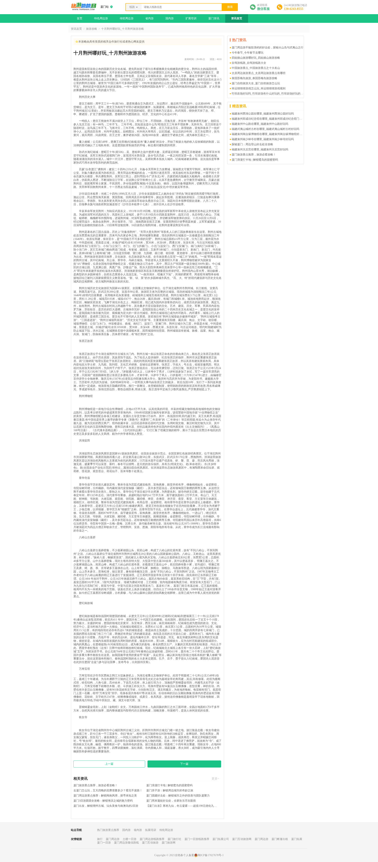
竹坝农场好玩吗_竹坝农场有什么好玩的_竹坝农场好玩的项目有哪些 (268, 93)
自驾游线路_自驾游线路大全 (249, 62)
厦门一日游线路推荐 (196, 839)
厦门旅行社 (174, 839)
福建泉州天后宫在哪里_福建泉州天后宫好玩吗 (260, 149)
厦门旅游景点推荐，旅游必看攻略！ (95, 785)
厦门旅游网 (168, 842)
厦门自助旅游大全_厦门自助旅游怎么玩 (256, 83)
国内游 (169, 18)
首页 (79, 18)
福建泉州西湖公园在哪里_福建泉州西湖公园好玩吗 (263, 113)
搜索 (230, 7)
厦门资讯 (213, 18)
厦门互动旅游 (150, 842)
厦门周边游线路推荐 (152, 839)
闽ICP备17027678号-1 (211, 855)
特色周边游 (101, 18)
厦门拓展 (296, 839)
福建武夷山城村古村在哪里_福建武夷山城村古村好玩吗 (265, 129)
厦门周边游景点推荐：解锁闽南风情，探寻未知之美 (105, 795)
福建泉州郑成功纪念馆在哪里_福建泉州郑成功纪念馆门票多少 (268, 118)
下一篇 (184, 763)
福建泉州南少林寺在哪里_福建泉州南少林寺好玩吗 (263, 139)
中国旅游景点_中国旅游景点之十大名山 (256, 68)
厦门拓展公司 (220, 839)
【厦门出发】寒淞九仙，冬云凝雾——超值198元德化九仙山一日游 (182, 805)
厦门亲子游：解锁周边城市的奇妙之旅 (169, 790)
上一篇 (109, 763)
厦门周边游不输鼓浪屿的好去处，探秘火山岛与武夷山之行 (267, 47)
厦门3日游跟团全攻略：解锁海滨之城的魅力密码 (103, 800)
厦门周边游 (113, 839)
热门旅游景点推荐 (108, 830)
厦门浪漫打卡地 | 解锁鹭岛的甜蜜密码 (169, 785)
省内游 (149, 18)
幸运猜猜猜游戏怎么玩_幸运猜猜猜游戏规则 (258, 88)
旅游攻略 (91, 28)
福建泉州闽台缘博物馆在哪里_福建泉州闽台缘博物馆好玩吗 (268, 134)
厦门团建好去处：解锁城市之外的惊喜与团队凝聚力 (178, 795)
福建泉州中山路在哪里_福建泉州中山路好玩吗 (260, 123)
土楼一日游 (129, 839)
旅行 (100, 839)
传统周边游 (126, 18)
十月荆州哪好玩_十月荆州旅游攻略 (122, 28)
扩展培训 (190, 18)
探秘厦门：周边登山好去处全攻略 (252, 144)
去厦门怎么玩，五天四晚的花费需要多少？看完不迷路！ (107, 790)
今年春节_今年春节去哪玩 (247, 52)
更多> (215, 778)
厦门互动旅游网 (241, 839)
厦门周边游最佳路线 (126, 842)
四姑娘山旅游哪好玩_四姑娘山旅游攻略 (256, 57)
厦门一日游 (104, 842)
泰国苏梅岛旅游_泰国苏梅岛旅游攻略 (254, 78)
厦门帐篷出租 (279, 839)
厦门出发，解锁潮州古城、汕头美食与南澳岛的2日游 (105, 805)
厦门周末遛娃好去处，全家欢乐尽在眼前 (171, 800)
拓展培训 (150, 830)
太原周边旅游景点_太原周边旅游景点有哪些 (258, 73)
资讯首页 (236, 18)
